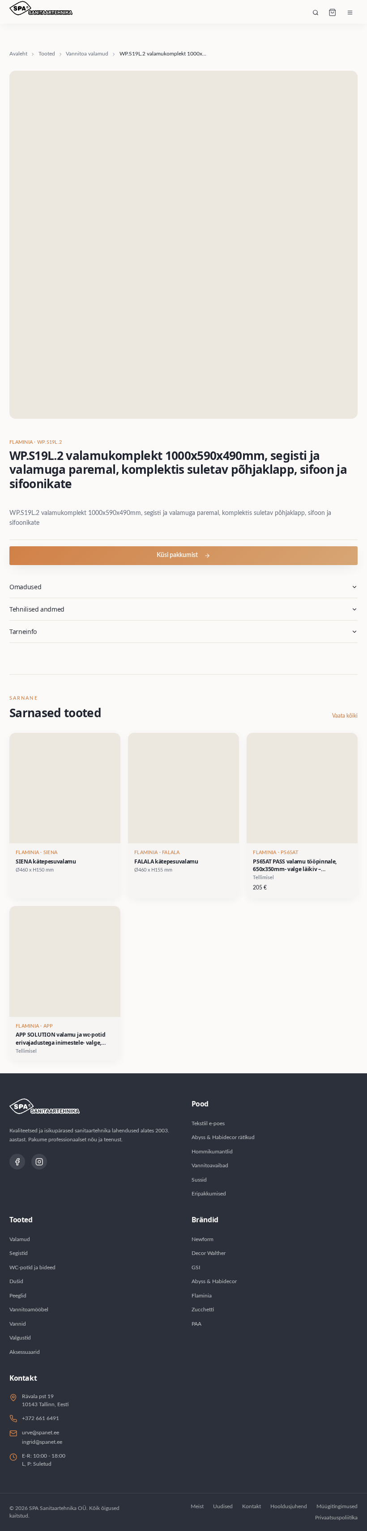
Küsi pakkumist (177, 555)
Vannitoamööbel (28, 1309)
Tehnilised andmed (36, 609)
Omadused (25, 587)
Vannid (17, 1324)
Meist (197, 1506)
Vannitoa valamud (87, 53)
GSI (196, 1267)
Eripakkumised (209, 1193)
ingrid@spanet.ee (42, 1442)
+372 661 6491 (40, 1418)
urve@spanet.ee (40, 1432)
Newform (202, 1239)
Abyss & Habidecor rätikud (223, 1137)
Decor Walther (209, 1253)
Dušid (16, 1281)
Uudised (223, 1506)
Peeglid (17, 1295)
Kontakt (251, 1506)
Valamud (19, 1239)
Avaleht (18, 53)
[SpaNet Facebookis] (17, 1162)
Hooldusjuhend (288, 1506)
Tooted (46, 53)
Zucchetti (203, 1309)
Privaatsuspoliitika (336, 1517)
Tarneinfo (23, 631)
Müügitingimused (337, 1506)
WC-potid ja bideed (32, 1267)
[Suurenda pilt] (183, 245)
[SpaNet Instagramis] (39, 1162)
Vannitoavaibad (210, 1165)
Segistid (18, 1253)
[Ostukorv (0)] (333, 13)
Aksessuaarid (24, 1352)
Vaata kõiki (345, 716)
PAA (196, 1324)
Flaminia (202, 1295)
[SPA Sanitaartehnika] (41, 12)
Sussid (199, 1179)
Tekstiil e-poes (208, 1123)
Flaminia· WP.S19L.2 (35, 442)
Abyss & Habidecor (214, 1281)
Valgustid (20, 1337)
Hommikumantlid (212, 1151)
